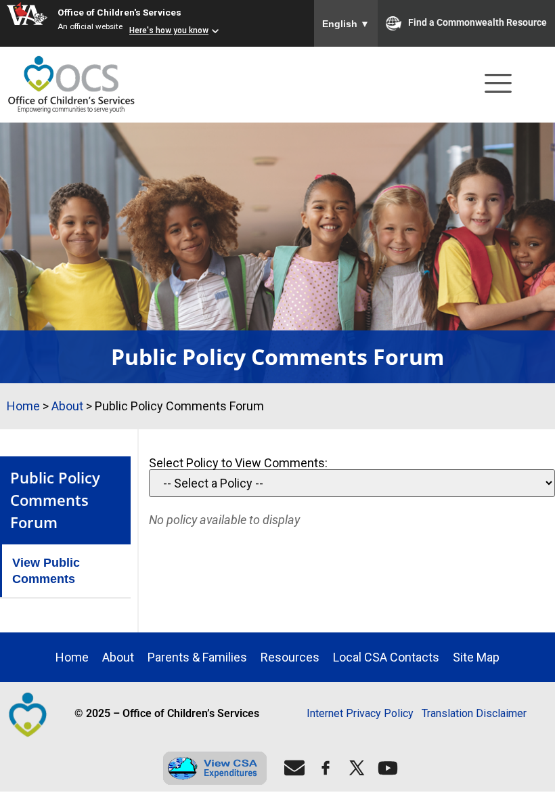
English (346, 23)
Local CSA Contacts (386, 657)
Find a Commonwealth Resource (477, 22)
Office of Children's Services (119, 12)
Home (23, 406)
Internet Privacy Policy (360, 713)
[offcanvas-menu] (498, 85)
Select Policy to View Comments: (238, 463)
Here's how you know (168, 30)
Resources (290, 657)
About (67, 406)
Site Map (476, 657)
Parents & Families (197, 657)
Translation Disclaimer (474, 713)
